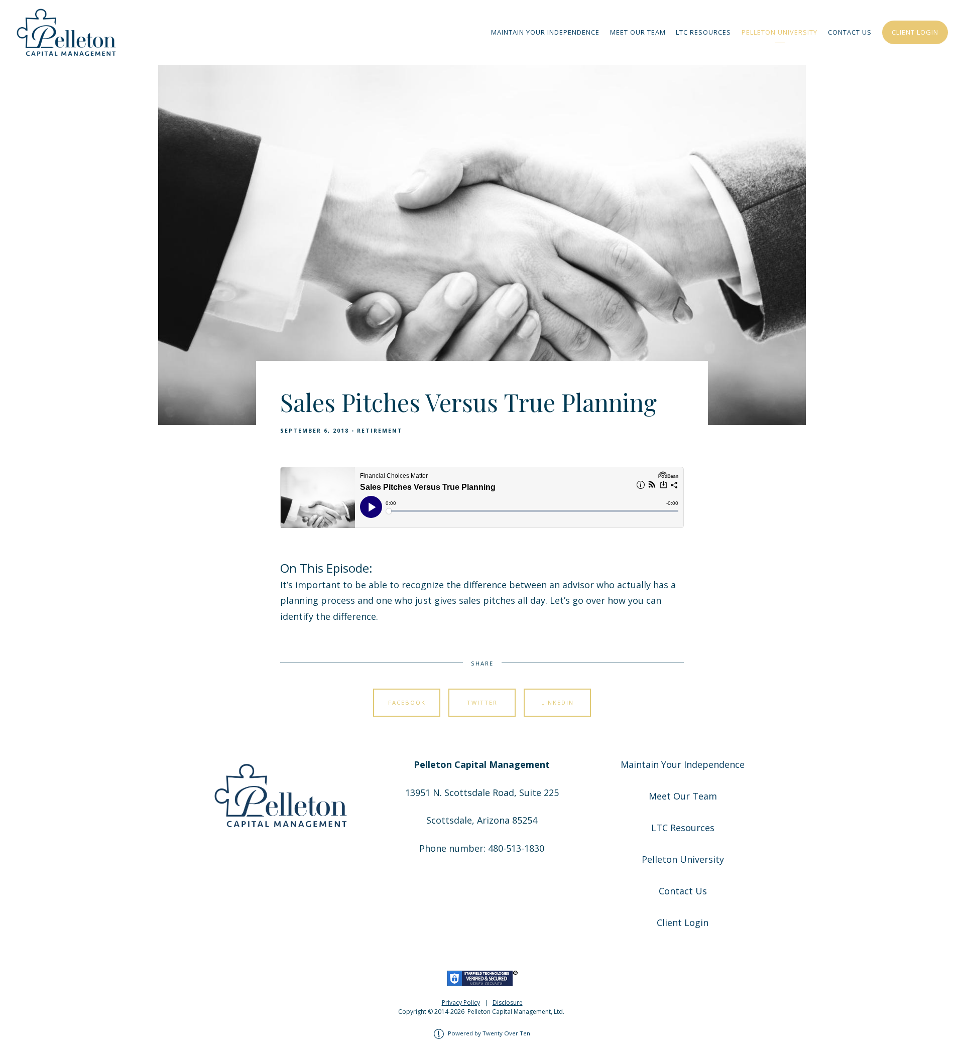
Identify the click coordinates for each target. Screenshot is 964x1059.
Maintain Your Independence (545, 32)
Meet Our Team (638, 32)
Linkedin (557, 702)
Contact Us (850, 32)
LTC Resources (703, 32)
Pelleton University (779, 32)
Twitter (482, 702)
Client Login (915, 32)
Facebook (407, 702)
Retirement (380, 430)
